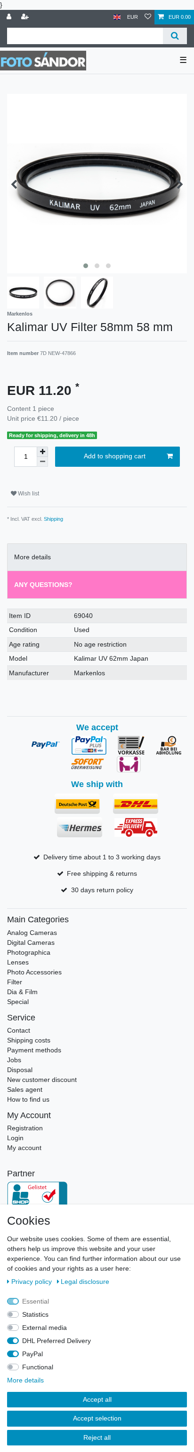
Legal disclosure (85, 1281)
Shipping (53, 519)
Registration (25, 1128)
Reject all (97, 1437)
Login (15, 1138)
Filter (14, 982)
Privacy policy (32, 1281)
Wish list (27, 493)
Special (18, 1001)
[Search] (175, 36)
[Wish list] (147, 17)
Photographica (28, 952)
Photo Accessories (34, 972)
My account (24, 1147)
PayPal (32, 1354)
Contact (18, 1030)
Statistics (35, 1314)
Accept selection (97, 1418)
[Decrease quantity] (42, 462)
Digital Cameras (31, 942)
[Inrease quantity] (42, 452)
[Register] (26, 17)
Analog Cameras (32, 932)
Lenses (18, 962)
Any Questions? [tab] (43, 584)
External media (44, 1327)
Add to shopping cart (115, 456)
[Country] (117, 17)
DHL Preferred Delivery (56, 1340)
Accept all (97, 1399)
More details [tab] (32, 557)
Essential (35, 1301)
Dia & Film (22, 992)
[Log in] (9, 17)
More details (25, 1380)
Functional (37, 1367)
